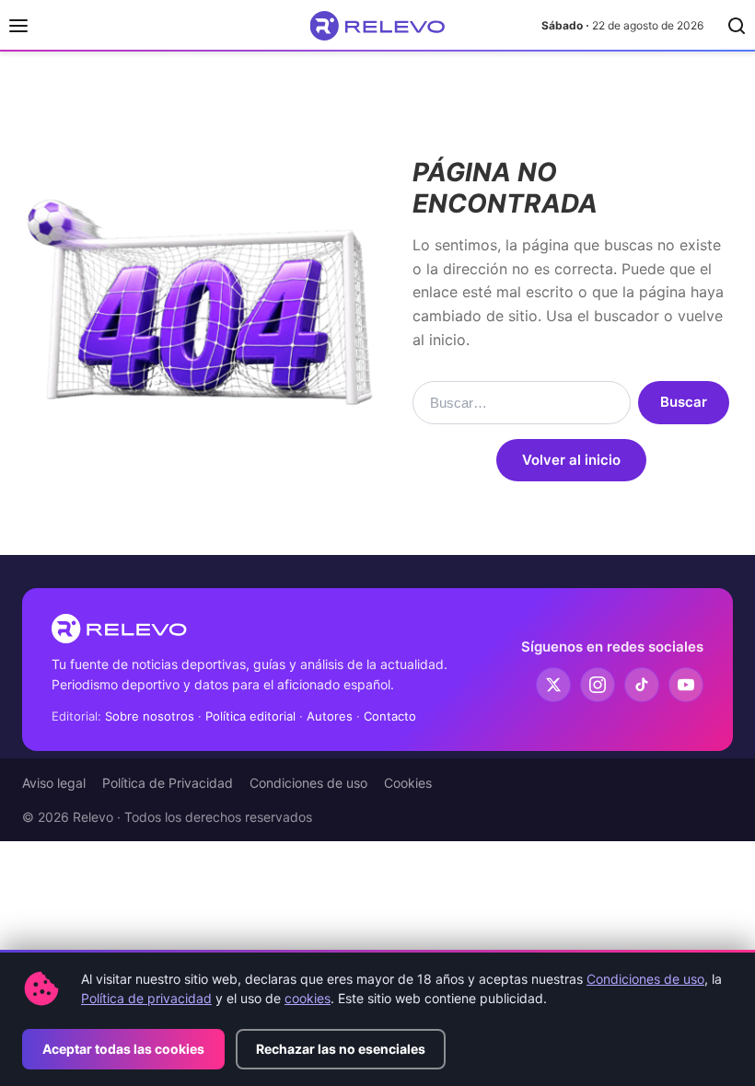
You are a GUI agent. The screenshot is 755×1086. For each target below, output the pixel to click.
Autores (330, 716)
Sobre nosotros (149, 716)
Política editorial (250, 716)
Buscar (683, 401)
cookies (308, 998)
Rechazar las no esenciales (340, 1049)
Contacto (390, 716)
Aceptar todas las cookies (123, 1049)
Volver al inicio (571, 459)
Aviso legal (54, 783)
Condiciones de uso (308, 783)
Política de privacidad (146, 998)
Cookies (408, 783)
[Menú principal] (18, 25)
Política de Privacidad (167, 783)
